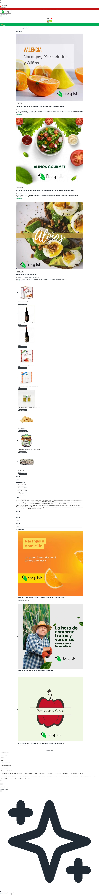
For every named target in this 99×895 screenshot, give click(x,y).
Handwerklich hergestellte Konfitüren (40, 503)
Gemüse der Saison (45, 500)
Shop (94, 776)
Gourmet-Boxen (69, 500)
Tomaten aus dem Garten (19, 508)
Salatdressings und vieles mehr (26, 274)
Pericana (68, 507)
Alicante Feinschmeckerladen (86, 776)
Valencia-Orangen (32, 508)
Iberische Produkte (53, 503)
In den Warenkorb (22, 304)
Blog (2, 760)
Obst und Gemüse (21, 490)
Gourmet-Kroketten (27, 502)
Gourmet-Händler (4, 778)
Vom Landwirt (49, 773)
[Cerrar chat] (1, 791)
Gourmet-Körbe (21, 484)
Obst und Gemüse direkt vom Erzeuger (38, 776)
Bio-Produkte (22, 500)
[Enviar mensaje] (11, 894)
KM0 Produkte (62, 503)
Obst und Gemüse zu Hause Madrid (76, 773)
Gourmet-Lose (21, 486)
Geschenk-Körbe (52, 500)
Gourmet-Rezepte (21, 489)
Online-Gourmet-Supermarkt (41, 507)
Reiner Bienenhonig (73, 507)
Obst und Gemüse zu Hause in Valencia (8, 776)
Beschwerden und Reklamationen (7, 770)
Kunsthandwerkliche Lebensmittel (26, 505)
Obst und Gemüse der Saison (73, 505)
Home (1, 2)
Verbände (38, 508)
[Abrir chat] (1, 784)
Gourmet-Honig (20, 502)
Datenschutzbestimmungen (6, 765)
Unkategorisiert (19, 103)
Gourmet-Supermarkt (63, 502)
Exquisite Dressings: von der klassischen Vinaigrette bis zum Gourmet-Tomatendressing (45, 190)
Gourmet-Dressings (79, 500)
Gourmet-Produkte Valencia (64, 776)
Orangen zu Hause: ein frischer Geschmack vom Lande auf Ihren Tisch (41, 597)
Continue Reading (19, 114)
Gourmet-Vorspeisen (72, 502)
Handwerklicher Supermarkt (24, 503)
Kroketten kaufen (71, 503)
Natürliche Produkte (58, 505)
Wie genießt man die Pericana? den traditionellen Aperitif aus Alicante (41, 743)
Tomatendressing (25, 508)
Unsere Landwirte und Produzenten (30, 773)
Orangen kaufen (50, 507)
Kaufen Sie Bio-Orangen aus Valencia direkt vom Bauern (20, 778)
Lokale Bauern (53, 505)
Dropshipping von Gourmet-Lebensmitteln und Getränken (11, 773)
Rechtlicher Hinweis (4, 768)
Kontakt (2, 757)
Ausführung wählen (22, 431)
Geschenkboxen (58, 500)
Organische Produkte (22, 492)
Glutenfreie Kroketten (64, 500)
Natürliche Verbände (64, 505)
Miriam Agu (20, 109)
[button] (49, 25)
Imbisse (58, 503)
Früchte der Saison (37, 500)
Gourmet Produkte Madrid (52, 776)
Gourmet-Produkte (20, 187)
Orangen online (63, 507)
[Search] (1, 16)
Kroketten (67, 503)
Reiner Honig (20, 493)
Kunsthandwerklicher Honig (43, 505)
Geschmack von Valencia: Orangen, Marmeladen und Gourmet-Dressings (40, 106)
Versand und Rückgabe (5, 762)
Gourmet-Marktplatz (4, 752)
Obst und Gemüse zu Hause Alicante (61, 773)
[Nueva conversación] (0, 791)
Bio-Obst (17, 500)
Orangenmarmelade (56, 507)
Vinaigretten (42, 508)
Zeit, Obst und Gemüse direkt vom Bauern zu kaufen (35, 670)
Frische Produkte (30, 500)
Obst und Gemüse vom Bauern (26, 507)
